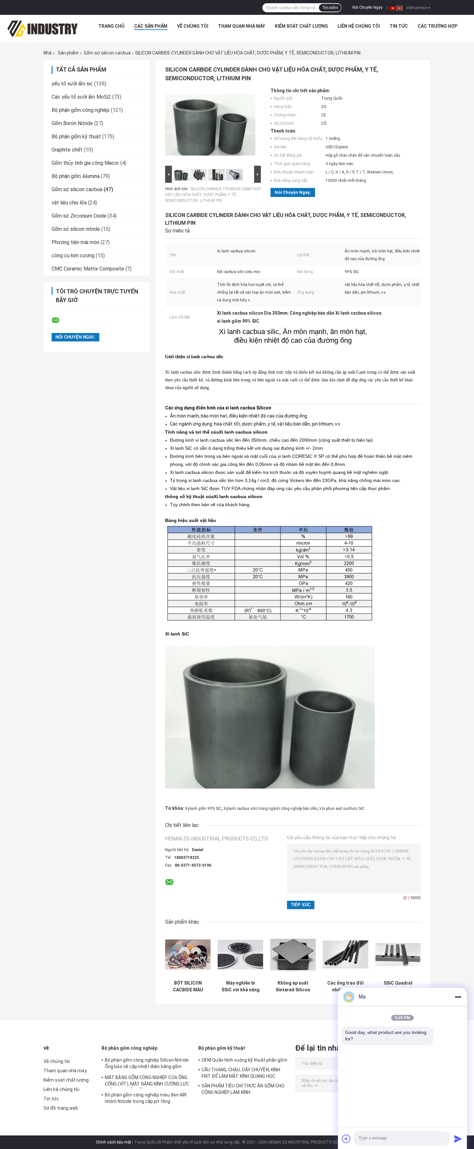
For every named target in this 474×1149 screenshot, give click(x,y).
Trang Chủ (111, 26)
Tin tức (399, 26)
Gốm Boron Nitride (72, 123)
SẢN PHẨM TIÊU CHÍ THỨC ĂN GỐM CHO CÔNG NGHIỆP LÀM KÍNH (243, 1089)
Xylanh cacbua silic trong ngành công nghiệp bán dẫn (270, 808)
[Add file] (346, 1139)
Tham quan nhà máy (241, 26)
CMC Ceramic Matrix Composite (88, 269)
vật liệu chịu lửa (69, 203)
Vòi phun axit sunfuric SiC (341, 808)
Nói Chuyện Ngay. (367, 7)
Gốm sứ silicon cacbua (107, 52)
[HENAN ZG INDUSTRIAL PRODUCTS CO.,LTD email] (60, 320)
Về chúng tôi (192, 26)
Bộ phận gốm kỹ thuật (76, 136)
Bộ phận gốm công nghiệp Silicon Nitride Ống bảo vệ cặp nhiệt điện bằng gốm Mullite (147, 1064)
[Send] (458, 1139)
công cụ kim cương (73, 255)
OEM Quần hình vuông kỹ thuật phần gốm (244, 1060)
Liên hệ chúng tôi (359, 26)
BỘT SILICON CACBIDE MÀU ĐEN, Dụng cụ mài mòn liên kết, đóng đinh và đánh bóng (188, 986)
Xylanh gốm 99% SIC (203, 808)
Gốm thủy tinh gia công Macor (85, 163)
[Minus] (458, 997)
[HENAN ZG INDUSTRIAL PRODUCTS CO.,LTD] (42, 27)
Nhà (48, 52)
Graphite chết (67, 150)
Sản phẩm (68, 52)
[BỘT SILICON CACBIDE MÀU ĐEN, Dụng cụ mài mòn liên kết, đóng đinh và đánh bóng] (188, 954)
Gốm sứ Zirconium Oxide (79, 216)
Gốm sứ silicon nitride (76, 229)
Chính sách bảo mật (113, 1142)
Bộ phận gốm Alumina (76, 176)
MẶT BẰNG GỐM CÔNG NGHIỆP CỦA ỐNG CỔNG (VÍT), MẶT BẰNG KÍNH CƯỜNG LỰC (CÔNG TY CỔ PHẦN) (147, 1081)
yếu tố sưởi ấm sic (72, 84)
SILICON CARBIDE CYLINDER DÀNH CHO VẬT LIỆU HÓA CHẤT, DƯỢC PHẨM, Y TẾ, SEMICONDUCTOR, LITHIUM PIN (213, 195)
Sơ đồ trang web (61, 1108)
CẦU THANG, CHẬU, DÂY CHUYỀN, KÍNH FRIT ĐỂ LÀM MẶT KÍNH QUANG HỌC (241, 1073)
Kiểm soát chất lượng (301, 26)
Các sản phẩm (150, 26)
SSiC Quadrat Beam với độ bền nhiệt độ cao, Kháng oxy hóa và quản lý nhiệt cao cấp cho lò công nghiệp (398, 986)
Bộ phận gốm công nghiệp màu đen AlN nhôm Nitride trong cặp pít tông (146, 1098)
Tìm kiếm (330, 7)
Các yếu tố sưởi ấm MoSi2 (81, 97)
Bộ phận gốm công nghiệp (81, 110)
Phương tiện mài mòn (75, 242)
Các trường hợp (437, 26)
